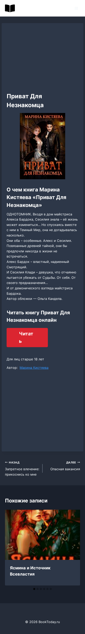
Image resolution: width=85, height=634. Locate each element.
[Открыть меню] (76, 8)
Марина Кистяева (34, 368)
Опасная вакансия (65, 466)
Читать (26, 337)
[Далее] (72, 547)
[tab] (34, 589)
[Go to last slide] (12, 547)
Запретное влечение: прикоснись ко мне (22, 468)
